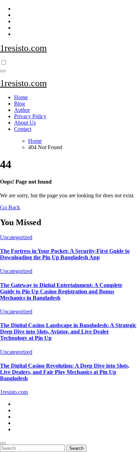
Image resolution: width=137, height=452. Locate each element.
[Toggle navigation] (3, 71)
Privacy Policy (30, 116)
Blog (19, 104)
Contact (22, 129)
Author (22, 110)
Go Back (10, 207)
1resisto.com (23, 48)
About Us (25, 123)
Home (21, 97)
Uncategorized (16, 237)
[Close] (3, 443)
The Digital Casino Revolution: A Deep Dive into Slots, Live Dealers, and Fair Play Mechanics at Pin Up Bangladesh (64, 372)
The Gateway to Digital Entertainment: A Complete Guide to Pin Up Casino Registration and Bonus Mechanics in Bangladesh (61, 291)
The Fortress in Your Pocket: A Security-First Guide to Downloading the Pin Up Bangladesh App (65, 254)
